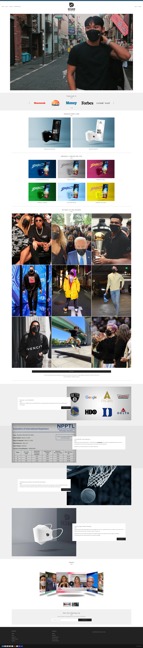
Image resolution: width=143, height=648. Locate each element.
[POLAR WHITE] (93, 132)
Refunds (54, 635)
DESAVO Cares (17, 6)
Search (53, 633)
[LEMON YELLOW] (101, 192)
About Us (11, 6)
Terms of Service (55, 640)
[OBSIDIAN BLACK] (49, 132)
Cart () (139, 6)
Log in (136, 6)
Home (3, 6)
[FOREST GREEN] (42, 192)
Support (13, 640)
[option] (71, 52)
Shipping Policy (55, 637)
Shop (6, 6)
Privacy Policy (55, 638)
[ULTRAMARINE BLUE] (42, 169)
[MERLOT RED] (101, 169)
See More (71, 371)
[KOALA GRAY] (71, 169)
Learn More (65, 407)
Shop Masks (65, 489)
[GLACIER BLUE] (71, 192)
